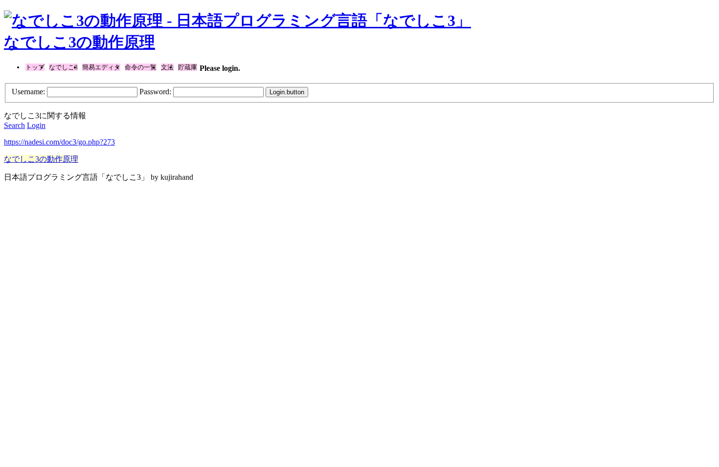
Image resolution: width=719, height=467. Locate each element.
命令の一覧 (141, 67)
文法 (167, 67)
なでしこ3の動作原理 (79, 42)
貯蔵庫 (187, 67)
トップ (35, 67)
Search (14, 125)
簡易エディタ (101, 67)
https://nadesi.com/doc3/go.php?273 (59, 142)
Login (36, 125)
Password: (155, 91)
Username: (28, 91)
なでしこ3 (63, 67)
